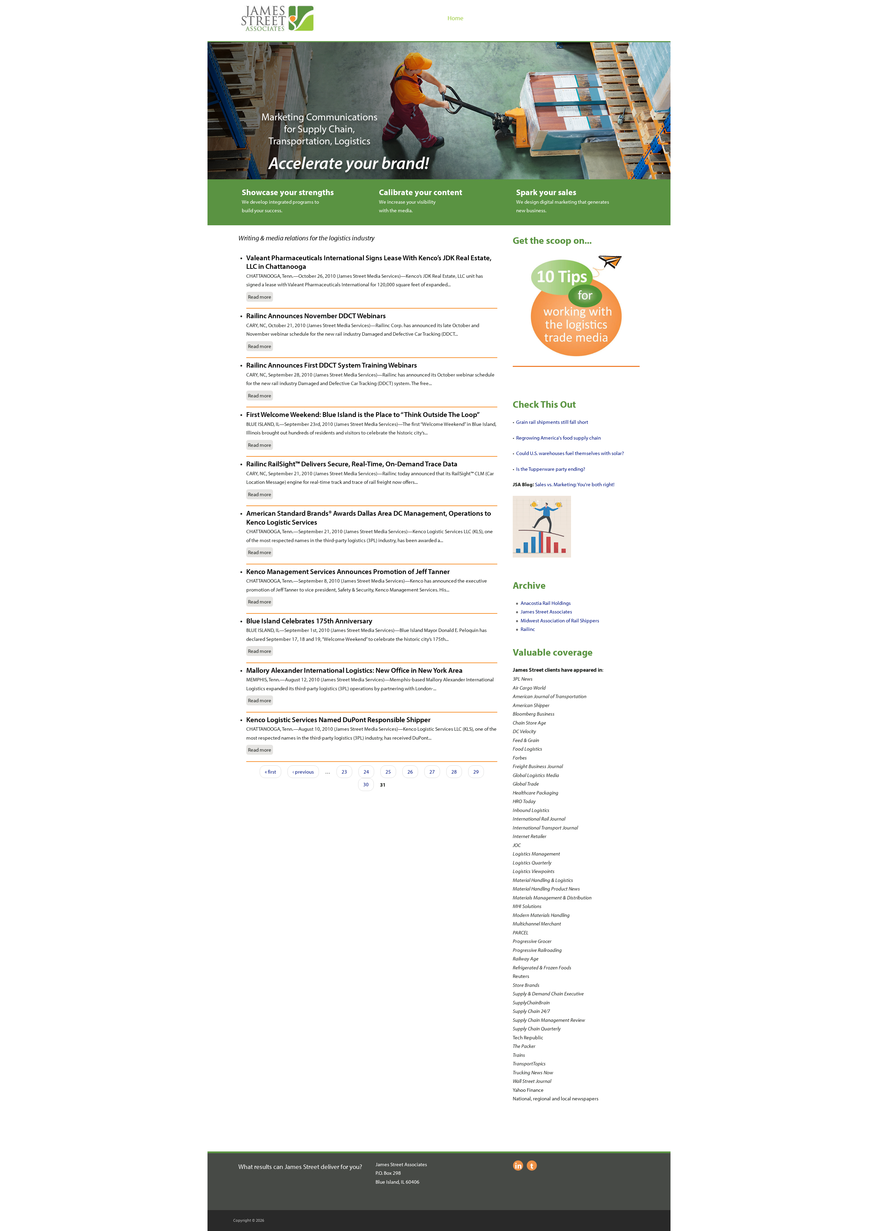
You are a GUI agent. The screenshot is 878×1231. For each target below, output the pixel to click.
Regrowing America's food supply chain (558, 437)
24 (366, 771)
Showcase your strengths (288, 192)
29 (476, 771)
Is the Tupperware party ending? (550, 469)
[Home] (277, 29)
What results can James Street (279, 1166)
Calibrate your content (420, 192)
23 (344, 771)
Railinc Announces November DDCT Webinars (316, 315)
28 (454, 771)
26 (410, 771)
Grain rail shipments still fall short (552, 422)
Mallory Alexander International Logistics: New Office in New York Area (354, 670)
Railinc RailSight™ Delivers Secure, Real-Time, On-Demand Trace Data (352, 463)
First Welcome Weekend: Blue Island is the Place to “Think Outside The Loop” (363, 414)
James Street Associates (546, 611)
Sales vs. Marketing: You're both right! (574, 484)
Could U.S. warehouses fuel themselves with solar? (570, 453)
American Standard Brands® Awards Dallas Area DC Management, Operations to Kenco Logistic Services (368, 517)
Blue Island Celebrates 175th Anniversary (309, 620)
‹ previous (303, 771)
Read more (259, 297)
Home (455, 18)
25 (388, 771)
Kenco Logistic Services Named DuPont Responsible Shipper (338, 719)
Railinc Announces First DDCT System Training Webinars (331, 365)
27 (432, 771)
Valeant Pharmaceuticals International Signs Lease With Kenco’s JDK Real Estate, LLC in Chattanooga (368, 262)
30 (366, 784)
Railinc (528, 629)
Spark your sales (546, 192)
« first (270, 771)
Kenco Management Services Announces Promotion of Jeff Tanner (348, 571)
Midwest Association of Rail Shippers (560, 620)
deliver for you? (341, 1166)
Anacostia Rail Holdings (546, 603)
